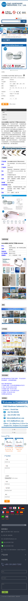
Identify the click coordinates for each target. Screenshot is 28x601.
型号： (2, 79)
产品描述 (5, 110)
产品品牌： (3, 81)
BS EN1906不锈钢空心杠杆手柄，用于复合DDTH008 (9, 449)
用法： (2, 83)
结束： (2, 88)
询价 (6, 104)
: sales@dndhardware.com (9, 539)
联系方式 (5, 119)
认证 (4, 117)
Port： (2, 93)
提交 (7, 501)
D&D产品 (5, 114)
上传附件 (7, 476)
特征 (4, 112)
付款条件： (3, 91)
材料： (2, 85)
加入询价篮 (13, 104)
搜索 (24, 21)
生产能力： (3, 95)
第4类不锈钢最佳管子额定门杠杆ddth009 (19, 449)
